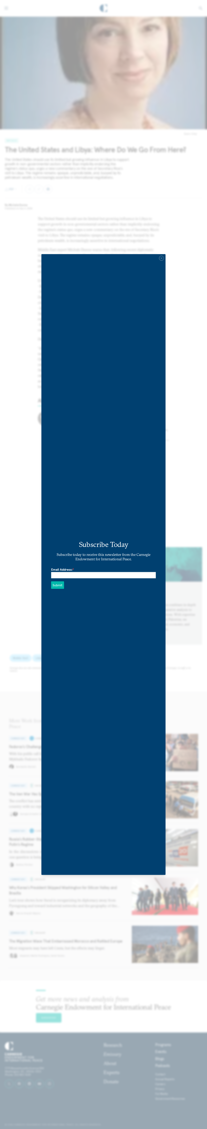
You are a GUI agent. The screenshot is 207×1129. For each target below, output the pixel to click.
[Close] (161, 258)
